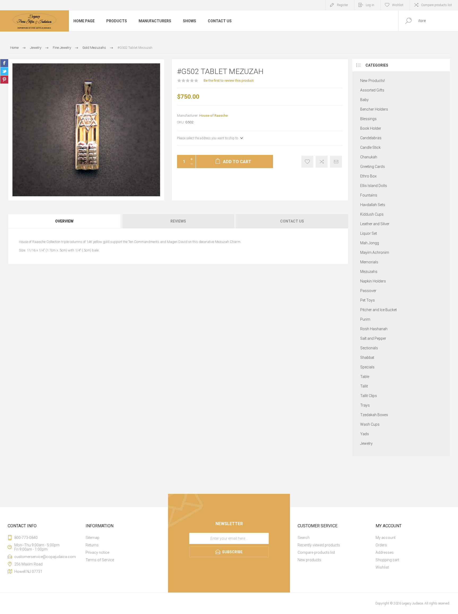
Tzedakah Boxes (374, 415)
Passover (368, 291)
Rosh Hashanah (373, 329)
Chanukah (368, 157)
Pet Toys (367, 300)
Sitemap (92, 537)
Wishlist (382, 567)
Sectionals (369, 348)
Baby (364, 100)
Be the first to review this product (229, 80)
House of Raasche (213, 115)
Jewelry (366, 443)
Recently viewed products (319, 545)
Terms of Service (100, 560)
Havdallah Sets (372, 205)
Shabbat (367, 357)
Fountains (368, 195)
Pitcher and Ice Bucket (378, 310)
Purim (365, 319)
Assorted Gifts (372, 90)
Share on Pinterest (4, 80)
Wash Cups (370, 424)
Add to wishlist (307, 162)
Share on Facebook (4, 63)
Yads (364, 434)
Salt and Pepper (373, 338)
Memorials (369, 262)
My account (385, 537)
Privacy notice (97, 552)
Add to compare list (322, 162)
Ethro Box (368, 176)
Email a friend (336, 162)
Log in (370, 5)
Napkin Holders (373, 281)
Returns (92, 545)
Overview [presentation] (64, 221)
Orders (381, 545)
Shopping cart (387, 560)
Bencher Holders (374, 109)
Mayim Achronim (374, 252)
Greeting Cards (372, 166)
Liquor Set (368, 233)
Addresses (385, 552)
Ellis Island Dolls (373, 186)
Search (304, 537)
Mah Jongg (369, 243)
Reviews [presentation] (178, 221)
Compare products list (436, 5)
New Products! (372, 81)
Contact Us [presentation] (292, 221)
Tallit (364, 386)
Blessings (368, 119)
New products (309, 560)
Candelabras (370, 138)
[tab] (64, 221)
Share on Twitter (4, 71)
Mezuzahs (368, 271)
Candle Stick (370, 147)
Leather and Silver (374, 224)
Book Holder (370, 128)
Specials (367, 367)
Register (342, 5)
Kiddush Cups (372, 214)
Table (364, 377)
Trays (365, 405)
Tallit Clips (368, 396)
